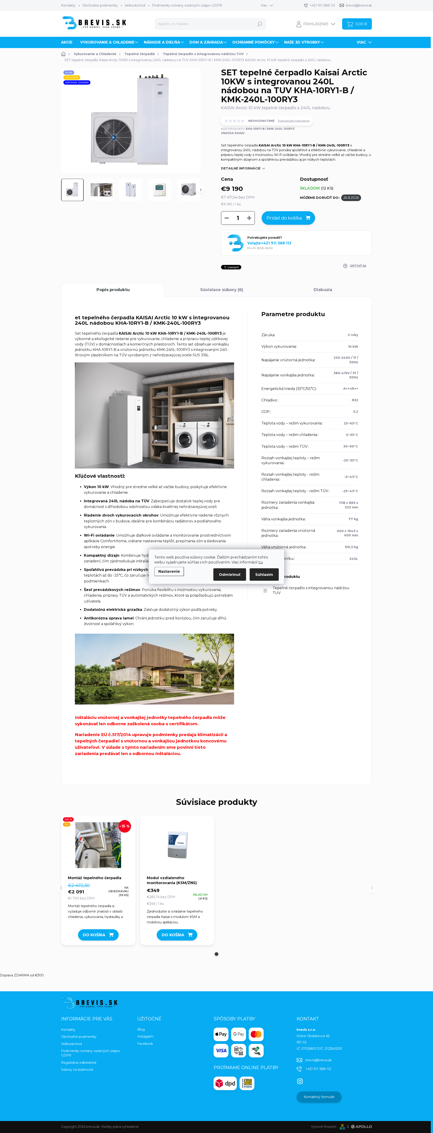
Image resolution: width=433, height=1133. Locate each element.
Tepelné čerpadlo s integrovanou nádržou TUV (311, 590)
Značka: (232, 133)
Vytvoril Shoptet (323, 1127)
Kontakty (68, 5)
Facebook (145, 1044)
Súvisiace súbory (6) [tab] (221, 289)
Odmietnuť (229, 574)
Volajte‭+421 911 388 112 (269, 243)
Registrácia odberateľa (78, 1063)
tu (260, 562)
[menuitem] (68, 42)
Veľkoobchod (134, 5)
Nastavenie (169, 571)
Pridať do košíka (284, 218)
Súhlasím (264, 574)
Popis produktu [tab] (113, 289)
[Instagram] (300, 1080)
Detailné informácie (240, 168)
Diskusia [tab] (323, 289)
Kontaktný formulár (319, 1097)
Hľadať (259, 24)
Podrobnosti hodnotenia (293, 120)
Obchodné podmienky (100, 5)
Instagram (145, 1036)
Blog (141, 1029)
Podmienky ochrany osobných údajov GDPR (187, 5)
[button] (216, 954)
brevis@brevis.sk (319, 1060)
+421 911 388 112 (318, 1069)
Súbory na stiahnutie (77, 1070)
